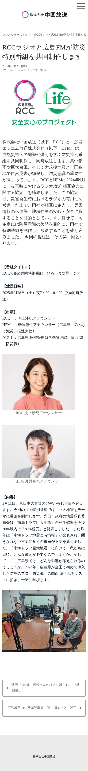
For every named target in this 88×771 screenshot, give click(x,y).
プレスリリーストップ (16, 34)
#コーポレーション (14, 70)
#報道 (42, 70)
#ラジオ (33, 70)
